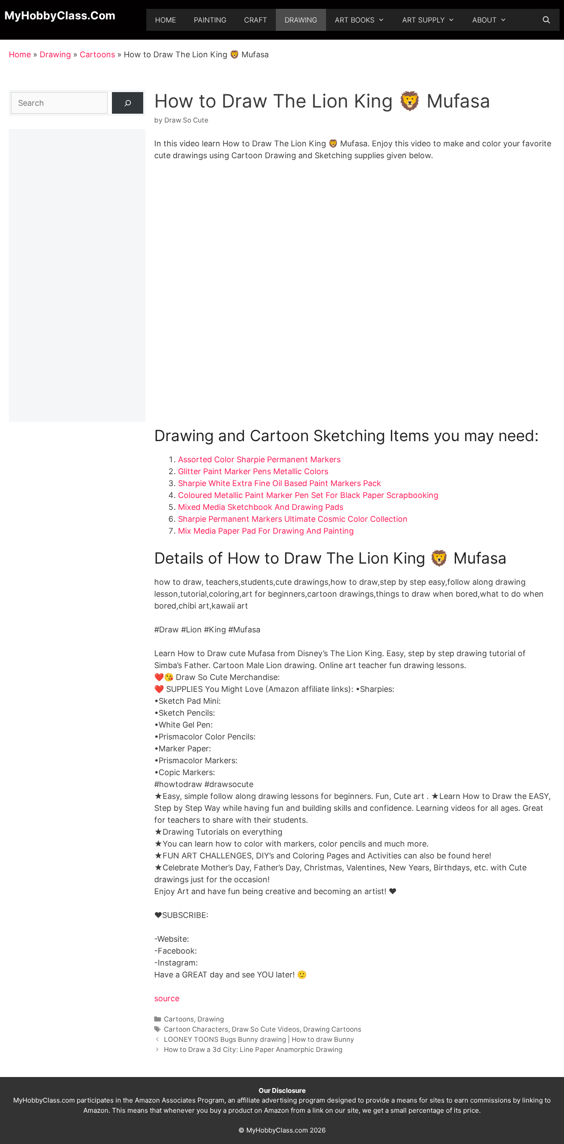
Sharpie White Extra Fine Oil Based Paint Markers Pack (279, 483)
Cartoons (97, 54)
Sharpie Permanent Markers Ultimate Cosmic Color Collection (293, 519)
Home (165, 19)
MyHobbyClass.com (59, 15)
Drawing (301, 19)
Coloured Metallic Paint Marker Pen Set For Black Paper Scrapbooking (308, 495)
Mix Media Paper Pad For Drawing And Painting (266, 530)
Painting (210, 19)
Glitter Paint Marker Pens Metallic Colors (253, 471)
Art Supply (423, 19)
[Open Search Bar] (546, 20)
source (166, 998)
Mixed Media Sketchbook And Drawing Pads (260, 507)
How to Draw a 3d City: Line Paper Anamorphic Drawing (253, 1049)
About (484, 19)
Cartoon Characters (196, 1029)
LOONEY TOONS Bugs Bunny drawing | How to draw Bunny (259, 1039)
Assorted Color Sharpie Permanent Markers (259, 459)
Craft (255, 19)
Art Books (355, 19)
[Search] (127, 103)
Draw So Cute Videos (266, 1029)
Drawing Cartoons (332, 1029)
